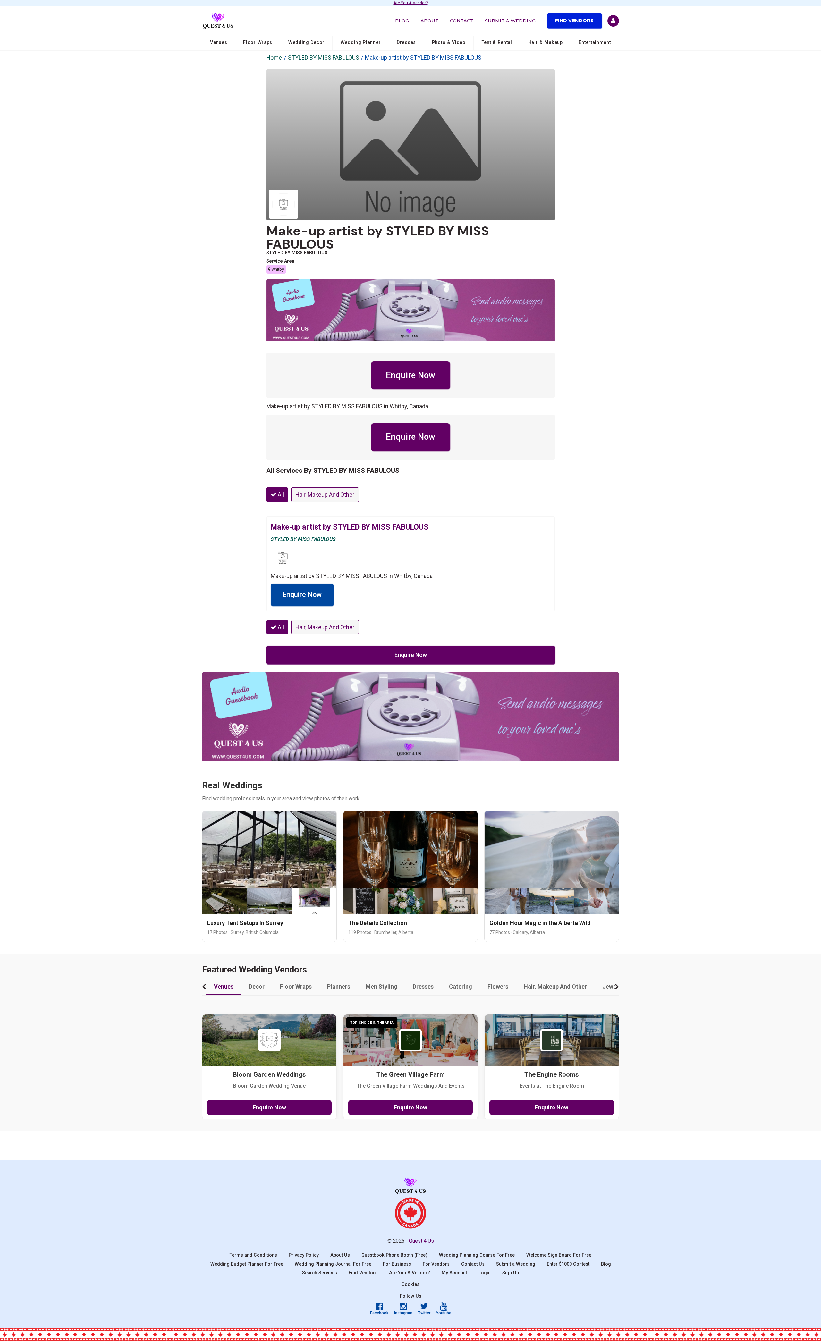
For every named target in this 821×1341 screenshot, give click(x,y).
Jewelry (612, 986)
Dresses (406, 42)
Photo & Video (449, 42)
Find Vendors (574, 20)
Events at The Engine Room (552, 1086)
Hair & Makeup (545, 42)
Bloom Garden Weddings (269, 1074)
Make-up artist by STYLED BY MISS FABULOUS (377, 237)
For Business (397, 1264)
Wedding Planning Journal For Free (333, 1264)
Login (484, 1273)
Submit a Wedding (510, 21)
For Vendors (436, 1264)
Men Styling (381, 986)
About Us (340, 1255)
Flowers (497, 986)
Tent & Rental (497, 42)
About (429, 21)
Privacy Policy (304, 1255)
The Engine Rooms (551, 1074)
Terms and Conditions (253, 1255)
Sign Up (510, 1273)
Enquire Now (410, 375)
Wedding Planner (361, 42)
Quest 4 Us (421, 1241)
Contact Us (473, 1264)
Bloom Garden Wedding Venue (269, 1086)
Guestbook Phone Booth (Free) (394, 1255)
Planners (338, 986)
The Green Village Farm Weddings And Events (411, 1086)
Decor (257, 986)
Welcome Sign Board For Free (558, 1255)
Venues (218, 42)
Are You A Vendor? (411, 3)
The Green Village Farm (410, 1074)
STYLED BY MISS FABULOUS (323, 57)
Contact (461, 21)
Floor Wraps (257, 42)
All (280, 494)
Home (274, 57)
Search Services (319, 1273)
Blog (402, 21)
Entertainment (595, 42)
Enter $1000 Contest (568, 1264)
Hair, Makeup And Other (324, 494)
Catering (460, 986)
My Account (454, 1273)
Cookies (410, 1284)
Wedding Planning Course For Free (477, 1255)
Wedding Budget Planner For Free (246, 1264)
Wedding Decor (306, 42)
